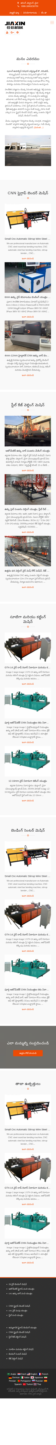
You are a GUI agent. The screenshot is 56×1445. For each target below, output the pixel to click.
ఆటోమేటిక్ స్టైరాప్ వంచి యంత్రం (21, 1289)
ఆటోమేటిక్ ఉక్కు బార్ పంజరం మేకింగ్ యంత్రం (28, 450)
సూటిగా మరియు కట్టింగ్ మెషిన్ (21, 1349)
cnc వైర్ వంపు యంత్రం (18, 1310)
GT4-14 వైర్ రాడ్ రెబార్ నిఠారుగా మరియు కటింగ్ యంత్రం (28, 667)
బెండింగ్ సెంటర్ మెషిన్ (18, 1354)
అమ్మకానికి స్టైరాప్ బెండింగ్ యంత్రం (23, 1327)
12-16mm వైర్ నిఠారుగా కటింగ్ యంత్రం (28, 781)
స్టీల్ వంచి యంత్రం (16, 1315)
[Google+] (12, 32)
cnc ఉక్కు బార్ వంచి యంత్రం (20, 1293)
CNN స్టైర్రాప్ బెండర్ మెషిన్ (19, 1306)
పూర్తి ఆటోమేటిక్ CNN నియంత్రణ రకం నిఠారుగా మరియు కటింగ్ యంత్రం (28, 722)
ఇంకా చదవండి (28, 258)
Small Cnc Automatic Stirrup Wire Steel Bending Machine (28, 238)
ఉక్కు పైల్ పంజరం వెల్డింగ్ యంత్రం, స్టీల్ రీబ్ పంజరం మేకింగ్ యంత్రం (28, 509)
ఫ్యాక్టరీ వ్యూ (14, 13)
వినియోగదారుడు (30, 13)
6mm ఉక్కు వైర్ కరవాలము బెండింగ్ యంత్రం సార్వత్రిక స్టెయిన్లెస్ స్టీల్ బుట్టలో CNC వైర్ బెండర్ (28, 297)
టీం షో (43, 13)
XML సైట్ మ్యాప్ (35, 1394)
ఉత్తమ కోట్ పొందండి (27, 1053)
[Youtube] (7, 32)
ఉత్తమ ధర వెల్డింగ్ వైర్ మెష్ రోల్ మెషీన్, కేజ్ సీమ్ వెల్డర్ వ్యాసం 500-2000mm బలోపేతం (28, 570)
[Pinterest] (17, 32)
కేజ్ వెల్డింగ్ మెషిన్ (16, 1358)
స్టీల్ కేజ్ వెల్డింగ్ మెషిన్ (17, 1337)
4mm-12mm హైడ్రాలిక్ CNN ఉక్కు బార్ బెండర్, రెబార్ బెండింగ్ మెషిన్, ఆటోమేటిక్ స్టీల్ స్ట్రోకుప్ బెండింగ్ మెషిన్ (28, 355)
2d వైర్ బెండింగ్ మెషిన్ (18, 1284)
